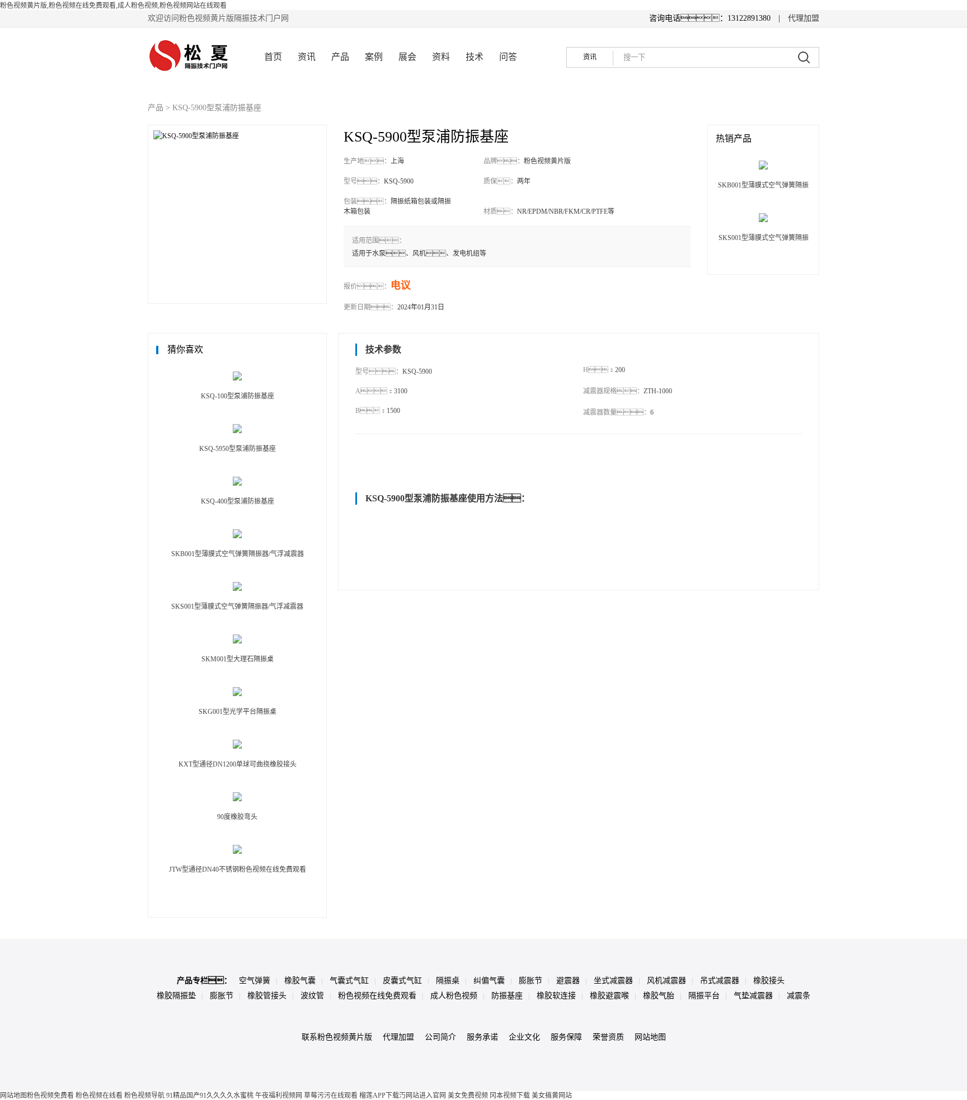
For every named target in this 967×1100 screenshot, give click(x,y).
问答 (508, 57)
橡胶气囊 (300, 980)
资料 (441, 57)
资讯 (307, 57)
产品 (340, 57)
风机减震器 (666, 980)
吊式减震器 (719, 980)
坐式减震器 (613, 980)
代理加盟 (803, 18)
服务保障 (566, 1037)
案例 (374, 57)
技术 (475, 57)
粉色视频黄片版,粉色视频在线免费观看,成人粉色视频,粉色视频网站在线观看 (113, 6)
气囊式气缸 (349, 980)
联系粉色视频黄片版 (337, 1037)
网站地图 (650, 1037)
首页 (273, 57)
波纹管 (312, 995)
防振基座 (507, 995)
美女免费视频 (468, 1095)
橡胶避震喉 (609, 995)
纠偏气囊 (489, 980)
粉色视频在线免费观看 (377, 995)
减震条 (798, 995)
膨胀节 (530, 980)
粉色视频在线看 (99, 1095)
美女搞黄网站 (552, 1095)
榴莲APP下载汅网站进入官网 (402, 1095)
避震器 (568, 980)
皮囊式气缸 (402, 980)
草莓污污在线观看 (331, 1095)
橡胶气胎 (658, 995)
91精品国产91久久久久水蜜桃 (210, 1095)
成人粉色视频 (453, 995)
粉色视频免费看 (50, 1095)
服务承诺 (482, 1037)
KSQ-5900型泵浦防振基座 (216, 108)
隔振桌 (447, 980)
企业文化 (524, 1037)
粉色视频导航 (144, 1095)
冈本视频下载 (510, 1095)
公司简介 (440, 1037)
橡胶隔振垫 (176, 995)
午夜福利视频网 (278, 1095)
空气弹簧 (254, 980)
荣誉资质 (608, 1037)
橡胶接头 (769, 980)
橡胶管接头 (267, 995)
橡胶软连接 (556, 995)
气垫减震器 (753, 995)
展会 (407, 57)
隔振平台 (704, 995)
